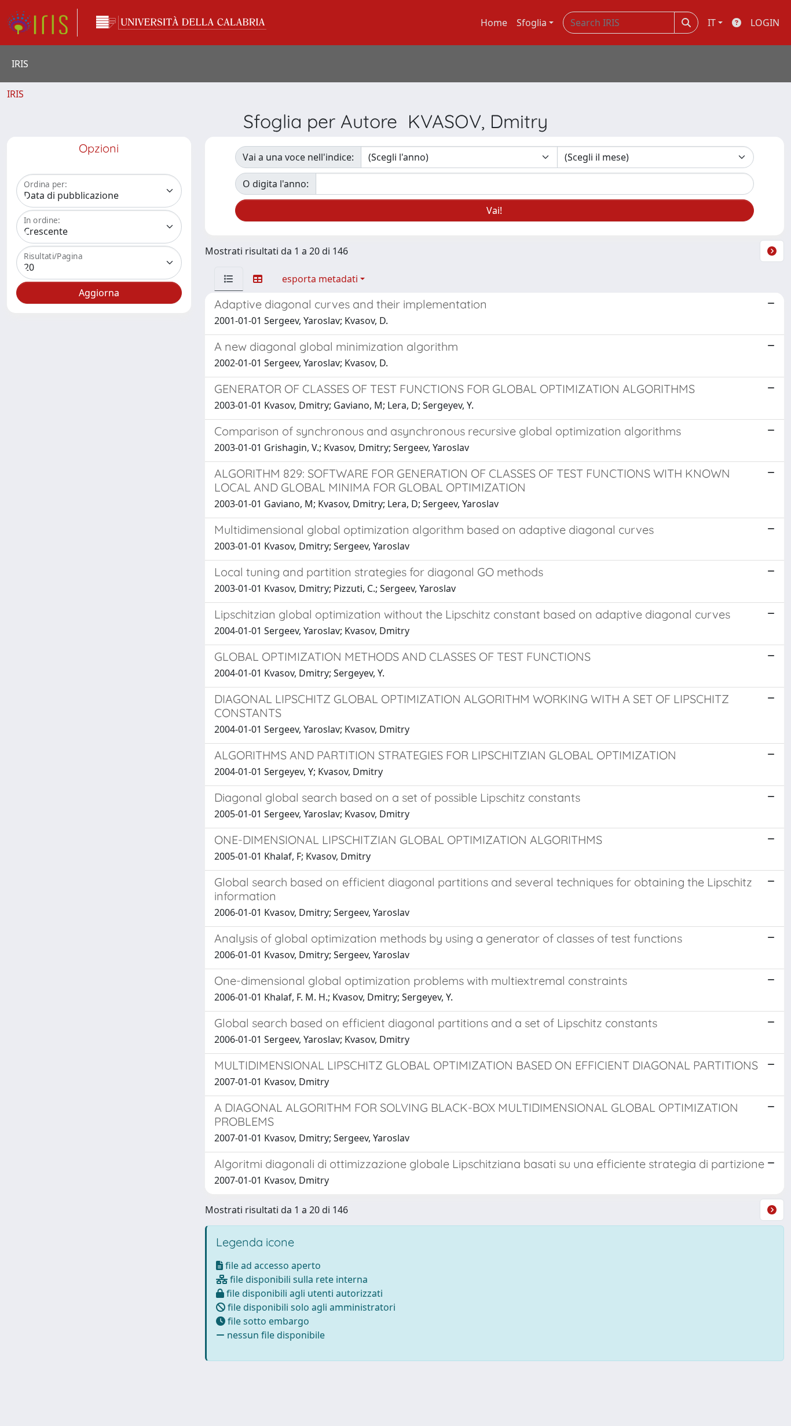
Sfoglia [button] (532, 22)
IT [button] (712, 22)
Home (494, 22)
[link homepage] (42, 23)
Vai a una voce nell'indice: (298, 157)
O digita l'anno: (276, 183)
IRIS (15, 94)
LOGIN (764, 22)
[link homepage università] (181, 22)
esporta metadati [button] (320, 278)
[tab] (228, 279)
